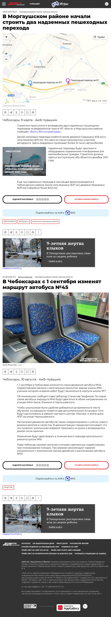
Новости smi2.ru (12, 268)
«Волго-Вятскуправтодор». (45, 131)
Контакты (26, 543)
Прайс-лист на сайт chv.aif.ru (35, 550)
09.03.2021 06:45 (10, 12)
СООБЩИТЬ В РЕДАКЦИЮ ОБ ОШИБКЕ (90, 554)
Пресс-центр (62, 543)
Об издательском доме (43, 543)
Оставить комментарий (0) (86, 199)
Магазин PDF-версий (79, 543)
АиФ (20, 365)
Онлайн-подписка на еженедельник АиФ (40, 547)
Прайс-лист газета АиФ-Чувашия (66, 550)
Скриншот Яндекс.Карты (14, 105)
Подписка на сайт (69, 547)
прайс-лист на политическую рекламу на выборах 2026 (47, 554)
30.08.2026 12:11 (9, 277)
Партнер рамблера (46, 606)
